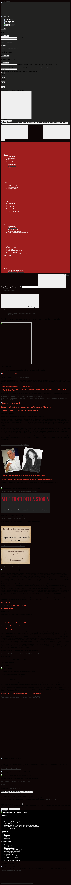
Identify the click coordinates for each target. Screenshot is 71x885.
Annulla (3, 121)
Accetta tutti (27, 791)
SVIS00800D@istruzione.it (22, 825)
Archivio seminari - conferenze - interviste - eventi (21, 313)
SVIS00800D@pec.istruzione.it (23, 826)
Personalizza (4, 791)
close (2, 140)
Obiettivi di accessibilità (10, 852)
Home (67, 275)
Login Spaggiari (45, 67)
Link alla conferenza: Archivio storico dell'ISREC (14, 524)
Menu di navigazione (32, 307)
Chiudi (3, 77)
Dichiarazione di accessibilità (12, 851)
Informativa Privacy (9, 848)
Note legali (7, 846)
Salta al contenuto (5, 1)
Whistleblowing (8, 854)
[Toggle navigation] (14, 132)
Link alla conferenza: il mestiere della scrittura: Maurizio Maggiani (19, 491)
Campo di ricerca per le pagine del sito (11, 287)
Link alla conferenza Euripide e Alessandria (13, 567)
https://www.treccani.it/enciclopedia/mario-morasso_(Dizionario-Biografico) (21, 396)
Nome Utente (20, 37)
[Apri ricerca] (56, 132)
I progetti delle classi (9, 290)
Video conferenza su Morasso (21, 377)
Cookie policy (8, 845)
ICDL (9, 311)
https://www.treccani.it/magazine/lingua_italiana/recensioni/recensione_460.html (22, 398)
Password (19, 39)
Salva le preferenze (14, 809)
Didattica (6, 288)
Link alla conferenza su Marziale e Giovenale (13, 546)
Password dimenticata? (7, 42)
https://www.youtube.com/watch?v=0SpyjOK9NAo (15, 445)
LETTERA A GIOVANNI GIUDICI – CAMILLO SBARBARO (20, 653)
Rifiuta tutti (15, 791)
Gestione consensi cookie (11, 855)
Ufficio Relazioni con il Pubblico (13, 849)
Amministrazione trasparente (12, 857)
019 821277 (10, 823)
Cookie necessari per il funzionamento (11, 804)
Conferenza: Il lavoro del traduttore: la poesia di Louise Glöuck (19, 485)
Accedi (3, 28)
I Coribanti (11, 314)
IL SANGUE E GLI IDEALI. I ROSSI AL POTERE (15, 781)
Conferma (9, 121)
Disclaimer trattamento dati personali (11, 870)
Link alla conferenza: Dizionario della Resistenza (14, 518)
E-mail (19, 64)
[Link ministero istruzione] (8, 3)
